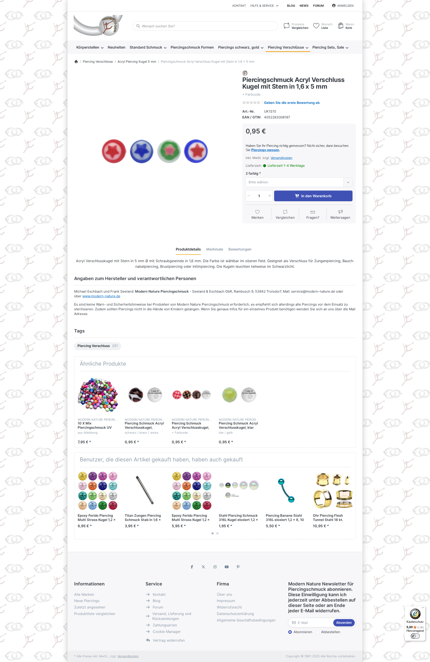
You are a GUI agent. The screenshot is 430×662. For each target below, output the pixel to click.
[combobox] (205, 26)
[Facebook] (192, 567)
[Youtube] (227, 567)
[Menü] (423, 608)
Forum (318, 5)
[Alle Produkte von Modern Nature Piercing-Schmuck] (245, 73)
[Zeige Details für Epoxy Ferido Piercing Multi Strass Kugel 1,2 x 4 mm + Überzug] (98, 491)
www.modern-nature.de (101, 296)
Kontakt (239, 5)
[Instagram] (215, 567)
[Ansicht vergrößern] (155, 151)
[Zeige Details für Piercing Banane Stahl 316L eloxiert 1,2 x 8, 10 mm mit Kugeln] (286, 491)
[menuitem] (89, 47)
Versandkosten (281, 158)
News (304, 5)
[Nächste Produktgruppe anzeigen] (351, 503)
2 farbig (252, 173)
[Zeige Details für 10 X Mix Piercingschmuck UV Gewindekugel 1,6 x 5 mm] (98, 395)
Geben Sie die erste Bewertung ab (292, 103)
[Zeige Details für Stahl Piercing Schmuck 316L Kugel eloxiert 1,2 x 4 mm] (239, 491)
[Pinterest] (238, 567)
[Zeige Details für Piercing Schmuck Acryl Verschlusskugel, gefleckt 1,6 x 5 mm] (145, 395)
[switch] (415, 636)
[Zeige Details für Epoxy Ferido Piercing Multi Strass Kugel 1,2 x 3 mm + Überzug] (192, 491)
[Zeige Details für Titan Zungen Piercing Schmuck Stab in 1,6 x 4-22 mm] (145, 491)
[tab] (188, 249)
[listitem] (155, 151)
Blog (291, 5)
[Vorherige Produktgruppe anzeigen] (79, 503)
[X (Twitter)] (204, 567)
